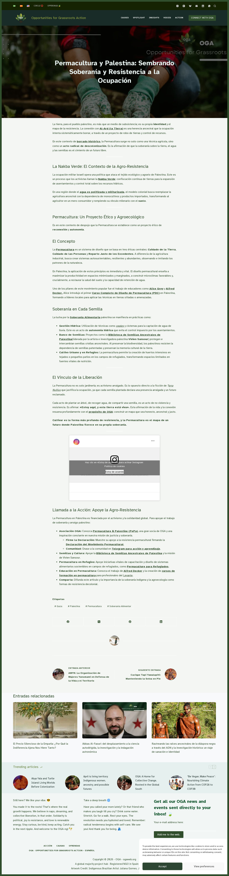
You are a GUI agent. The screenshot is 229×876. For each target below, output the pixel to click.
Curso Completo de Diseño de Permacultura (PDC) (126, 293)
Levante (128, 575)
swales (120, 326)
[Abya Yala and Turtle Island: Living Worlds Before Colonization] (20, 782)
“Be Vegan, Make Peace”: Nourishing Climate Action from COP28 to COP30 (201, 782)
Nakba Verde (106, 179)
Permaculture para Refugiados (147, 566)
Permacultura (65, 249)
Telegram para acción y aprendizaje (136, 548)
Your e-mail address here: (168, 822)
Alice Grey (156, 288)
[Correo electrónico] (196, 6)
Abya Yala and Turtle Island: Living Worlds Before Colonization (43, 782)
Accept (162, 866)
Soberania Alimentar (119, 606)
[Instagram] (177, 6)
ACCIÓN (48, 846)
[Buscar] (215, 6)
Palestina (74, 606)
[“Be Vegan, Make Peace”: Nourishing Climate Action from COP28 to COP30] (176, 782)
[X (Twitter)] (99, 621)
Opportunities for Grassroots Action (58, 18)
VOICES (167, 18)
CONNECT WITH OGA (202, 17)
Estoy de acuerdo (114, 471)
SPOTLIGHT (139, 18)
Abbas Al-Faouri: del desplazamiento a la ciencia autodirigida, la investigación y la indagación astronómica (110, 747)
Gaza (58, 606)
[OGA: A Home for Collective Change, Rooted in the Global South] (124, 782)
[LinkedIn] (203, 6)
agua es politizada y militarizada (102, 192)
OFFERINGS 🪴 (54, 6)
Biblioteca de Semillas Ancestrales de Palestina (129, 553)
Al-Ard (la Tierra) (111, 128)
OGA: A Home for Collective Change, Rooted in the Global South (147, 782)
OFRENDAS (74, 846)
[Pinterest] (130, 621)
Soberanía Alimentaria (85, 317)
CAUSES (125, 18)
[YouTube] (184, 6)
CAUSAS (60, 846)
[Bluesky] (190, 6)
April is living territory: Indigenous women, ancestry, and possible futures (96, 782)
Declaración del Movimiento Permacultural (95, 544)
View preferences (204, 866)
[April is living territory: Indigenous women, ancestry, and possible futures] (72, 782)
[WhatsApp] (209, 6)
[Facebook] (68, 621)
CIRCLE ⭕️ (38, 6)
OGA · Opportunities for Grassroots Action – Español (62, 850)
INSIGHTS (154, 18)
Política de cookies (114, 466)
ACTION (179, 18)
